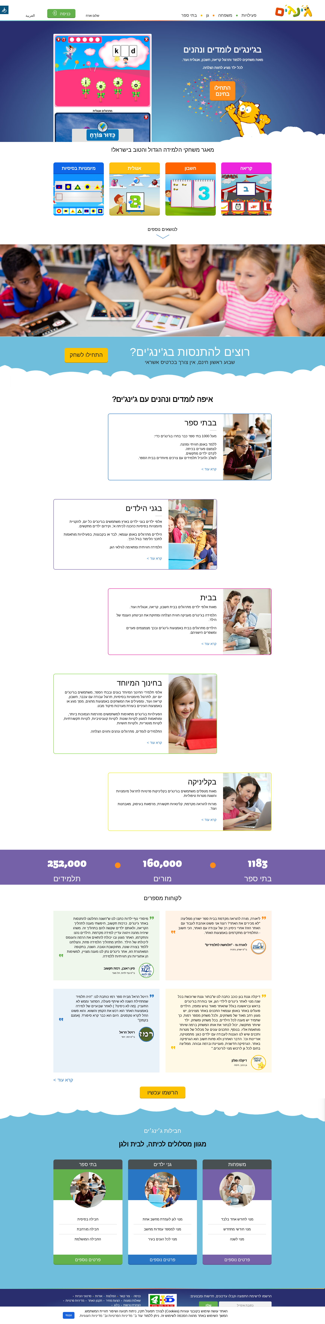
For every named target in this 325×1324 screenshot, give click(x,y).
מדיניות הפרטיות (120, 1316)
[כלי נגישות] (4, 10)
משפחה (225, 15)
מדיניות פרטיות (75, 1300)
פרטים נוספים (237, 1259)
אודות (98, 1296)
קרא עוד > (63, 1079)
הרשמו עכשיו (162, 1092)
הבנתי (68, 1315)
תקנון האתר (95, 1300)
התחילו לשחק (86, 355)
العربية (30, 15)
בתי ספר (189, 15)
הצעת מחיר (113, 1300)
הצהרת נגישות (132, 1305)
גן (207, 15)
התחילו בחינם (222, 91)
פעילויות (248, 15)
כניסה (137, 1296)
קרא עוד (208, 469)
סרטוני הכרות (83, 1296)
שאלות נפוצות (132, 1300)
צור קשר (125, 1296)
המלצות (111, 1296)
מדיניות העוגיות (91, 1316)
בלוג (117, 1305)
